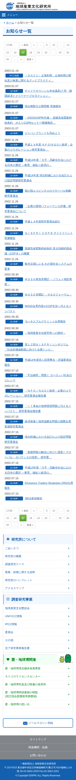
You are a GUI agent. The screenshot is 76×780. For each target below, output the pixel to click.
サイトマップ (38, 739)
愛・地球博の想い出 (17, 704)
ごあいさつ (12, 548)
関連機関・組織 (38, 747)
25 (60, 52)
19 (38, 52)
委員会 (9, 632)
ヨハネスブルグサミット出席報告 (45, 321)
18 (30, 52)
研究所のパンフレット (18, 580)
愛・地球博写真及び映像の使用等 (25, 684)
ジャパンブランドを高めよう (42, 133)
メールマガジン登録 (40, 722)
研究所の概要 (13, 556)
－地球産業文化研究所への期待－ (45, 332)
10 (53, 45)
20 (46, 52)
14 (68, 45)
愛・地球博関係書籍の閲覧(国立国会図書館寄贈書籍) (21, 694)
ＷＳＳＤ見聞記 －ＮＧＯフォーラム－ (48, 294)
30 (67, 52)
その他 (9, 640)
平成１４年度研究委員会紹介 (42, 221)
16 (15, 52)
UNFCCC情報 (13, 616)
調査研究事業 (22, 599)
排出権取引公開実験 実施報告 (43, 106)
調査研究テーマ (14, 564)
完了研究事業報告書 (17, 648)
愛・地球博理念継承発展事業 (23, 668)
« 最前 (25, 45)
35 (7, 59)
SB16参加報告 (33, 498)
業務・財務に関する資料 (20, 572)
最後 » (30, 59)
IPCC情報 (11, 624)
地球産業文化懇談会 (17, 608)
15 (7, 52)
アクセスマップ (14, 588)
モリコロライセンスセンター (23, 676)
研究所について (23, 539)
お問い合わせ (38, 755)
